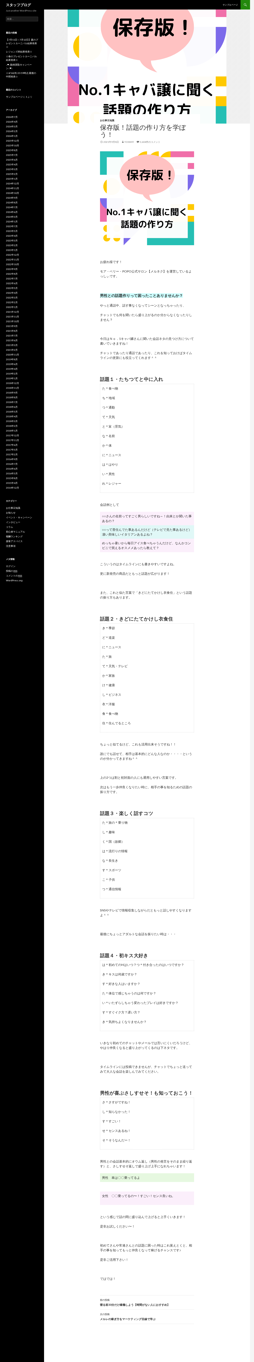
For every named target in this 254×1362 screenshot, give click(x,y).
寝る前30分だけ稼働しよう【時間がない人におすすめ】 (135, 1302)
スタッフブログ (18, 5)
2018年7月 (12, 402)
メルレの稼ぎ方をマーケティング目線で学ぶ (128, 1317)
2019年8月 (12, 359)
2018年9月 (12, 392)
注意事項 (10, 545)
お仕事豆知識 (107, 120)
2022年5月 (12, 288)
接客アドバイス (14, 541)
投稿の (11, 570)
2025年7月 (12, 154)
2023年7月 (12, 226)
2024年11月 (12, 188)
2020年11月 (12, 354)
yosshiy (129, 141)
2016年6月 (12, 468)
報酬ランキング (14, 536)
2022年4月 (12, 292)
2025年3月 (12, 169)
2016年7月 (12, 463)
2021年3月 (12, 345)
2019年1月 (12, 378)
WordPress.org (14, 580)
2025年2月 (12, 174)
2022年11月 (12, 259)
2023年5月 (12, 231)
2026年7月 (12, 116)
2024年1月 (12, 221)
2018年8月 (12, 397)
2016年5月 (12, 473)
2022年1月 (12, 307)
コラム (9, 526)
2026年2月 (12, 131)
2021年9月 (12, 326)
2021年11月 (12, 316)
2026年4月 (12, 121)
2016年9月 (12, 459)
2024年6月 (12, 212)
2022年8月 (12, 273)
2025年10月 (12, 145)
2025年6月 (12, 159)
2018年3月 (12, 421)
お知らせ (10, 512)
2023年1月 (12, 250)
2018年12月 (12, 383)
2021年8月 (12, 330)
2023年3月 (12, 240)
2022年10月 (12, 264)
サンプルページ (230, 4)
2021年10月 (12, 321)
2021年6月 (12, 340)
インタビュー (13, 522)
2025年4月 (12, 164)
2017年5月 (12, 449)
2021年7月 (12, 335)
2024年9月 (12, 197)
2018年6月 (12, 406)
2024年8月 (12, 202)
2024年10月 (12, 193)
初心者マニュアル (15, 531)
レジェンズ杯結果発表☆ (19, 51)
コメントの (14, 575)
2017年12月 (12, 435)
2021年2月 (12, 349)
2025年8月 (12, 150)
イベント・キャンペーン (19, 517)
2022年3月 (12, 297)
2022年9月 (12, 269)
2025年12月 (12, 140)
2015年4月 (12, 482)
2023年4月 (12, 235)
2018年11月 (12, 387)
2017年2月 (12, 454)
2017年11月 (12, 440)
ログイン (10, 566)
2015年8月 (12, 478)
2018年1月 (12, 430)
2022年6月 (12, 283)
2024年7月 (12, 207)
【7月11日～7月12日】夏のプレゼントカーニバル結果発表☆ (22, 43)
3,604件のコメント (150, 141)
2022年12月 (12, 254)
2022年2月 (12, 302)
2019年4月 (12, 368)
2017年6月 (12, 444)
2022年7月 (12, 278)
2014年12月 (12, 487)
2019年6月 (12, 364)
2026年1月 (12, 135)
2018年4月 (12, 416)
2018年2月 (12, 425)
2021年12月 (12, 311)
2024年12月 (12, 183)
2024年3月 (12, 216)
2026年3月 (12, 126)
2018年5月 (12, 411)
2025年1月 (12, 178)
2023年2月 (12, 245)
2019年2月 (12, 373)
